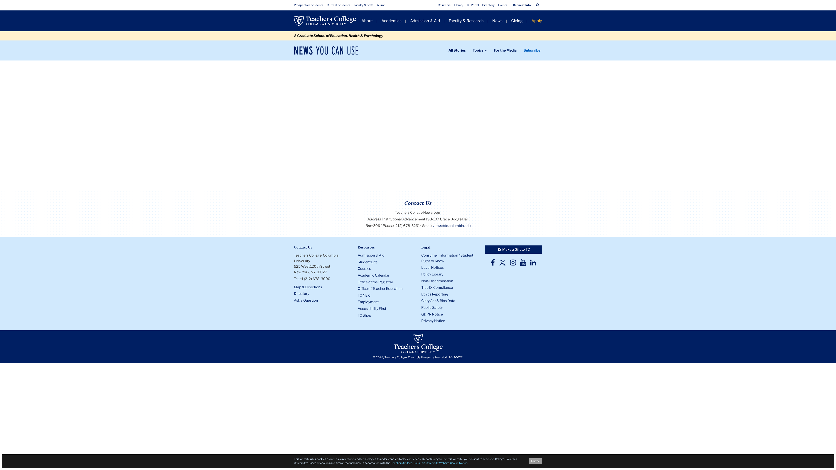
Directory (488, 5)
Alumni (381, 5)
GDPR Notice (432, 314)
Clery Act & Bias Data (438, 301)
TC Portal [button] (473, 5)
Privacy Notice (433, 321)
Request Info (522, 5)
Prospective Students (308, 5)
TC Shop (364, 315)
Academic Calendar (373, 275)
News (497, 20)
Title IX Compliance (437, 287)
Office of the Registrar (375, 282)
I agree (535, 461)
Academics (391, 20)
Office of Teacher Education (380, 289)
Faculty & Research (466, 20)
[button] (537, 5)
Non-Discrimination (437, 281)
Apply (536, 20)
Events (502, 5)
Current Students (338, 5)
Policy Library (432, 274)
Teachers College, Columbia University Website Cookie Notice (429, 463)
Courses (364, 269)
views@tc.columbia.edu (452, 226)
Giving (517, 20)
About (367, 20)
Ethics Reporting (434, 294)
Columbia (444, 5)
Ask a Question (306, 300)
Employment (368, 302)
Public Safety (432, 308)
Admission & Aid (425, 20)
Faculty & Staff (363, 5)
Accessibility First (372, 309)
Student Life (368, 262)
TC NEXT (365, 295)
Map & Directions (308, 287)
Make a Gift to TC (516, 249)
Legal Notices (432, 267)
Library (458, 5)
